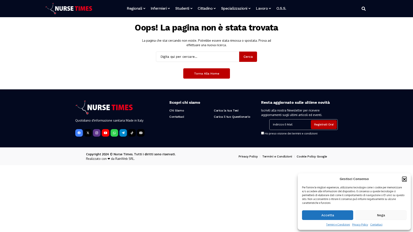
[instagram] (96, 133)
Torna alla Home (206, 73)
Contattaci (376, 224)
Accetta (327, 215)
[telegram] (123, 133)
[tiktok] (132, 133)
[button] (404, 179)
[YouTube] (105, 133)
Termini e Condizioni (338, 224)
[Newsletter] (141, 133)
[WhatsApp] (114, 133)
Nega (381, 215)
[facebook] (79, 133)
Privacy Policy (360, 224)
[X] (88, 133)
